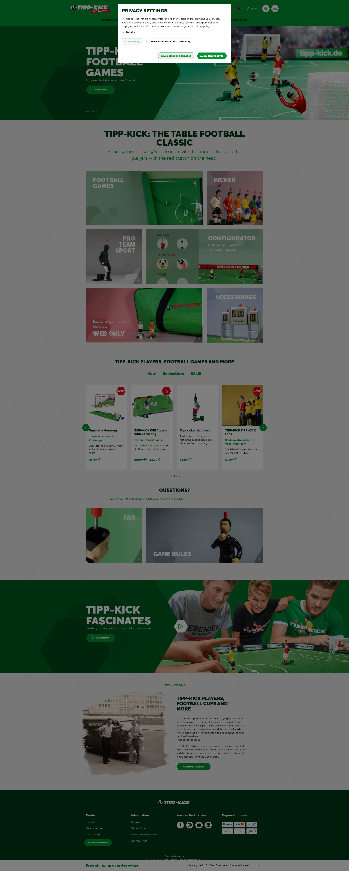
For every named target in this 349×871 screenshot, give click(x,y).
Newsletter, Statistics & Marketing (170, 41)
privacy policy (202, 26)
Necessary (134, 41)
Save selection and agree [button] (176, 55)
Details (130, 32)
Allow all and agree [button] (212, 55)
